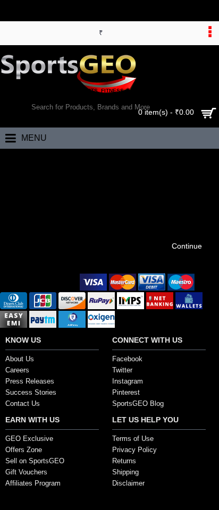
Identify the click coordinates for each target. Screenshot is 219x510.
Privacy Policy (134, 450)
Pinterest (126, 392)
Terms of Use (133, 439)
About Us (19, 359)
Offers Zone (23, 450)
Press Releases (29, 381)
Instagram (127, 381)
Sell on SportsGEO (34, 461)
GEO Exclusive (29, 439)
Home (17, 160)
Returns (124, 461)
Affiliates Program (33, 483)
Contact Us (22, 403)
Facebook (127, 359)
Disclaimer (128, 483)
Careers (17, 370)
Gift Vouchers (26, 472)
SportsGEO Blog (138, 403)
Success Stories (30, 392)
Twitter (122, 370)
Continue (187, 246)
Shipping (125, 472)
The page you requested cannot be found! (98, 160)
